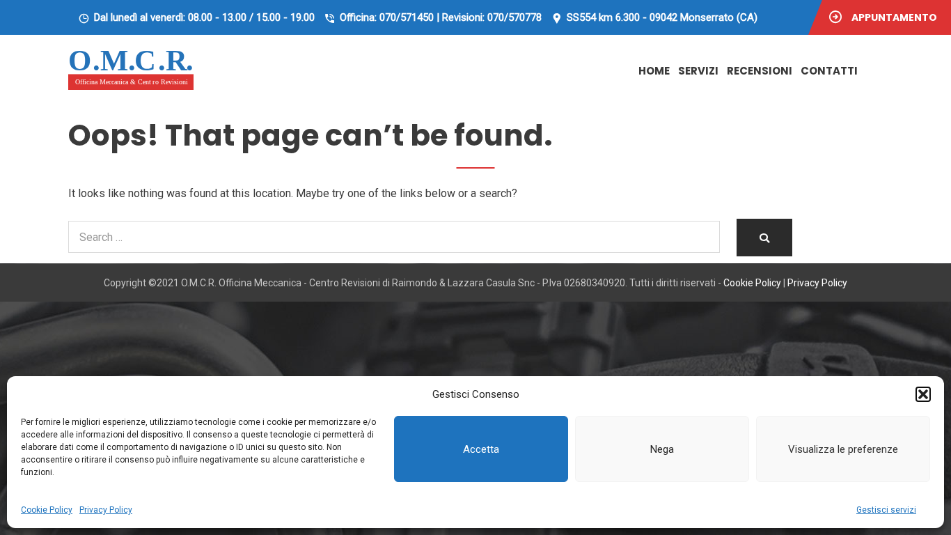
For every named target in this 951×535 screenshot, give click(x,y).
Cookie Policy (46, 510)
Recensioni (759, 70)
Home (654, 70)
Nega (662, 449)
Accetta (481, 449)
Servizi (698, 70)
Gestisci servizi (886, 510)
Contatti (829, 70)
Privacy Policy (105, 510)
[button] (923, 394)
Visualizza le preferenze (843, 449)
